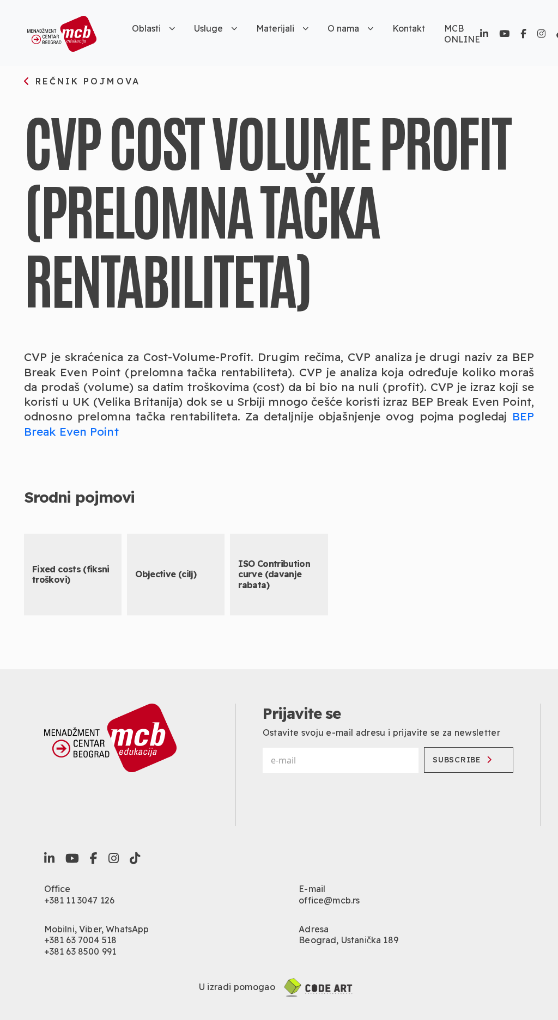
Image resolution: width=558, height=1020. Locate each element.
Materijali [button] (275, 28)
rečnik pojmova (85, 82)
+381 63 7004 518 (80, 940)
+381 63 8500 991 (80, 951)
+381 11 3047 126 (79, 900)
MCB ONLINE (462, 34)
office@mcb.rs (329, 900)
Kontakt (408, 28)
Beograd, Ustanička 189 (348, 940)
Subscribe (457, 760)
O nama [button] (343, 28)
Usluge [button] (208, 28)
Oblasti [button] (146, 28)
